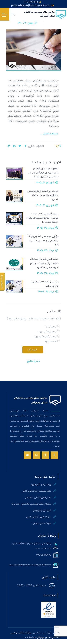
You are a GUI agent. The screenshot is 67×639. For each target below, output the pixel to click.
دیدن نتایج (33, 361)
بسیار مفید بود (47, 331)
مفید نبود (50, 341)
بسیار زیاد (50, 326)
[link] (48, 610)
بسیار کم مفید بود (45, 336)
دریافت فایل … (49, 134)
